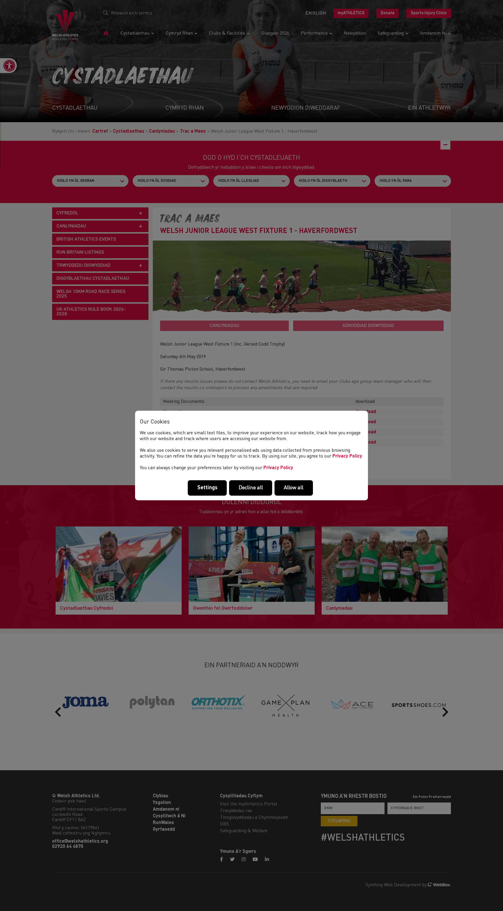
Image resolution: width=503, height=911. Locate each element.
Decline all (251, 487)
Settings (207, 487)
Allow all (293, 487)
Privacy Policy (347, 456)
